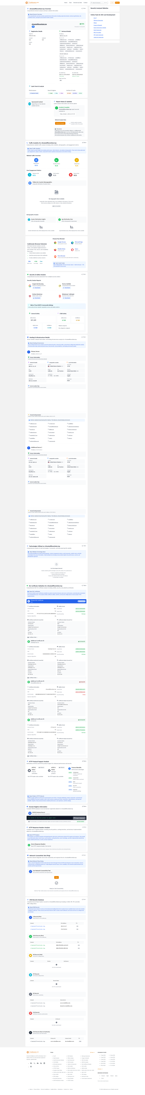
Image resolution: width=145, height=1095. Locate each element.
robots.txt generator (99, 37)
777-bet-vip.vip (71, 39)
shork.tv (81, 49)
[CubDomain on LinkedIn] (44, 1063)
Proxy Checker (70, 1078)
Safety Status (33, 317)
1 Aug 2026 (103, 1061)
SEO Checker (70, 1056)
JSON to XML (84, 1068)
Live (81, 93)
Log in (112, 2)
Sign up (117, 2)
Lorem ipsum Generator (87, 1078)
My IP (95, 18)
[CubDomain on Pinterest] (41, 1063)
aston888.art (78, 39)
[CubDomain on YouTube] (37, 1063)
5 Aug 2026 (103, 1057)
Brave (103, 1078)
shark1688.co (75, 49)
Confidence (49, 325)
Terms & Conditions (45, 1089)
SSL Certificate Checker (86, 1064)
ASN (29, 369)
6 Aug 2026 (112, 1055)
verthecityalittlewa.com (69, 51)
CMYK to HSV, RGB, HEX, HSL (59, 1072)
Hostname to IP (71, 1076)
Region (49, 369)
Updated (44, 38)
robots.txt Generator (72, 1064)
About (31, 1089)
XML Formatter (97, 32)
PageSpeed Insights (34, 93)
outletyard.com (63, 49)
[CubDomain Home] (32, 2)
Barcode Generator (57, 1078)
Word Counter (56, 1058)
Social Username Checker (100, 27)
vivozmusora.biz (79, 51)
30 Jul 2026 (103, 1063)
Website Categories (63, 325)
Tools (70, 2)
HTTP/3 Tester (70, 1080)
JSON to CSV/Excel (71, 1068)
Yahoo (62, 93)
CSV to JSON (70, 1066)
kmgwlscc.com (69, 47)
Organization (31, 374)
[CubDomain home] (33, 1052)
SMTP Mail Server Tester (58, 1080)
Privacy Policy (36, 1089)
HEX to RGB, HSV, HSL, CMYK (74, 1070)
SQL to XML (70, 1074)
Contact (85, 2)
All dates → (100, 1069)
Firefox (111, 1075)
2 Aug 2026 (112, 1059)
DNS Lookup (55, 1076)
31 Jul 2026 (112, 1061)
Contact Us (66, 1089)
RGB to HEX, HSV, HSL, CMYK (88, 1070)
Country (49, 364)
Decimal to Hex (85, 1076)
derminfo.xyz (74, 43)
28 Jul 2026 (103, 1065)
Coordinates (50, 374)
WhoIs (95, 23)
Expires (30, 42)
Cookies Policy (53, 1089)
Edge (107, 1075)
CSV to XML (84, 1066)
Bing (56, 93)
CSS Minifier (55, 1062)
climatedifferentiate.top (39, 24)
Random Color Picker (57, 1070)
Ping (56, 877)
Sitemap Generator (98, 20)
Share (84, 8)
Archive (75, 93)
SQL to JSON (55, 1074)
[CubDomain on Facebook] (31, 1063)
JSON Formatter (85, 1062)
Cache (70, 93)
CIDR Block (31, 379)
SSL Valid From (62, 72)
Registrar (31, 33)
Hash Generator (97, 30)
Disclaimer (60, 1089)
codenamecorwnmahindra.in (65, 43)
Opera (116, 1075)
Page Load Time (62, 78)
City (58, 369)
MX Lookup (84, 1074)
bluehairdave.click (63, 41)
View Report (37, 287)
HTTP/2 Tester (56, 1068)
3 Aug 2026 (103, 1059)
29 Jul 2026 (112, 1063)
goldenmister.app (79, 45)
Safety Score (35, 325)
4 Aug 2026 (112, 1057)
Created (30, 38)
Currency (68, 369)
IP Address (61, 33)
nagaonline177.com (77, 47)
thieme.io (62, 51)
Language (69, 374)
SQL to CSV (84, 1072)
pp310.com (69, 49)
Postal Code (69, 379)
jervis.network (62, 47)
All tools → (92, 1052)
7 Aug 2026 (103, 1055)
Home (65, 2)
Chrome (103, 1075)
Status (71, 1089)
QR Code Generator (98, 35)
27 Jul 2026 (112, 1065)
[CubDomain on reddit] (31, 1066)
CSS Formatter (70, 1062)
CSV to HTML (56, 1066)
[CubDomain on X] (34, 1063)
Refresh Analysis (60, 123)
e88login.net (62, 45)
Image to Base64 (98, 25)
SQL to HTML (70, 1072)
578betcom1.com (63, 39)
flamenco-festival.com (70, 45)
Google (51, 93)
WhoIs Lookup (70, 1058)
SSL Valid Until (75, 72)
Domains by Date (77, 2)
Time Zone (69, 364)
